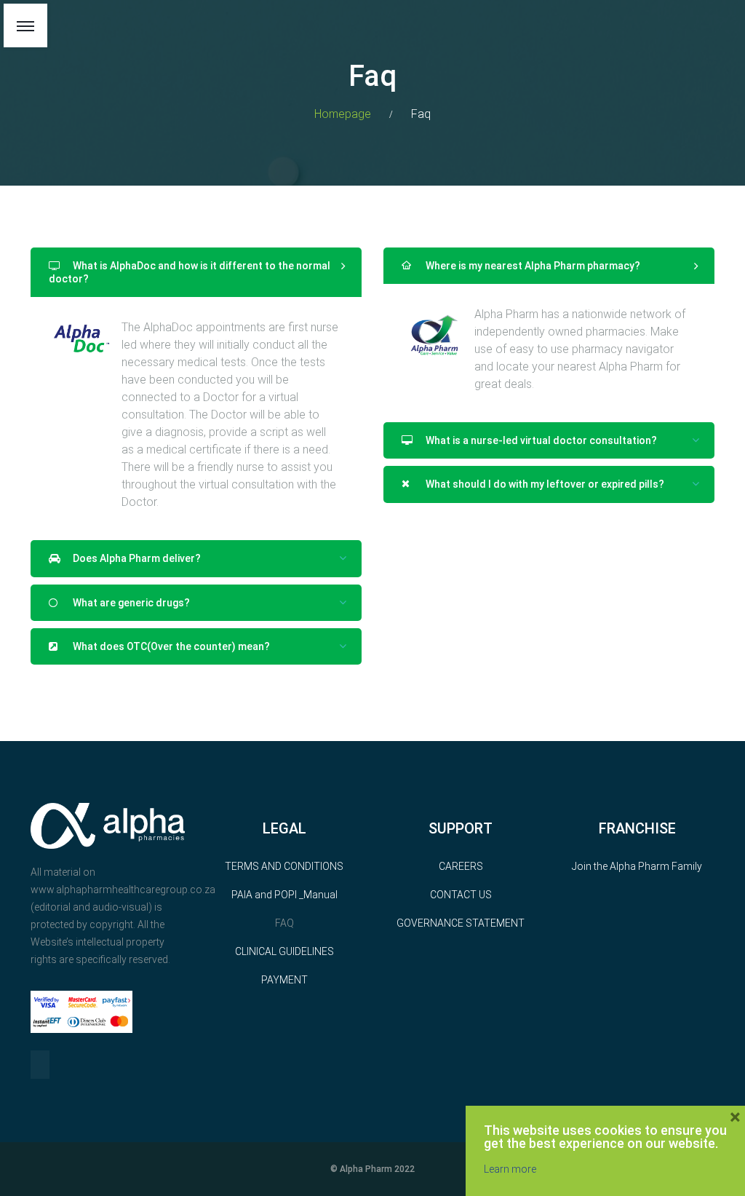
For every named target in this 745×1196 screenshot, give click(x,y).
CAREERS (461, 866)
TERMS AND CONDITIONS (284, 866)
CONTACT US (461, 894)
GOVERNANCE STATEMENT (461, 923)
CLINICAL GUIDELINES (284, 951)
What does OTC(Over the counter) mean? (170, 646)
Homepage (342, 114)
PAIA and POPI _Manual (284, 894)
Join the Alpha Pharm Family (637, 866)
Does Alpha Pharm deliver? (136, 558)
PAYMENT (284, 980)
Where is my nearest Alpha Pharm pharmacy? (531, 266)
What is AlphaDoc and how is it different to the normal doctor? (189, 272)
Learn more (510, 1169)
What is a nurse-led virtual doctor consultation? (540, 440)
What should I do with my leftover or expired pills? (543, 484)
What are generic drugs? (130, 603)
